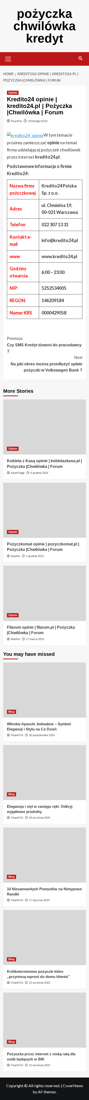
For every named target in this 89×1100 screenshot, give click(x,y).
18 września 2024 (39, 817)
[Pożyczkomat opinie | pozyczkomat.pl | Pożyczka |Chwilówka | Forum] (44, 510)
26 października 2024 (42, 735)
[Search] (80, 58)
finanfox (16, 121)
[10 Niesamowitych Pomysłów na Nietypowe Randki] (44, 855)
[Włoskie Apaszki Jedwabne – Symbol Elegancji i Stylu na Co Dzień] (44, 690)
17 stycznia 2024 (39, 900)
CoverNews (73, 1085)
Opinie (12, 92)
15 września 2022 (39, 982)
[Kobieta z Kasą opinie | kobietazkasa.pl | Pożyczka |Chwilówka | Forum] (44, 427)
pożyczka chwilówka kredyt (44, 26)
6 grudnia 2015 (39, 472)
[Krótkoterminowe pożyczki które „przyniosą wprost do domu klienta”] (44, 937)
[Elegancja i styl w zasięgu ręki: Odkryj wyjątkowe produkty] (44, 772)
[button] (8, 58)
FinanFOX (17, 735)
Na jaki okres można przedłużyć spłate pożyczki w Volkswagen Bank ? (46, 363)
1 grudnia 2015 (35, 556)
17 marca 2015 (35, 639)
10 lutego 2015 (38, 121)
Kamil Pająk (18, 472)
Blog (11, 711)
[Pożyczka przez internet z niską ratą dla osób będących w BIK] (44, 1020)
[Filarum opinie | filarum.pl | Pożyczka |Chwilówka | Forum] (44, 593)
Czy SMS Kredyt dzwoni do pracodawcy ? (44, 344)
